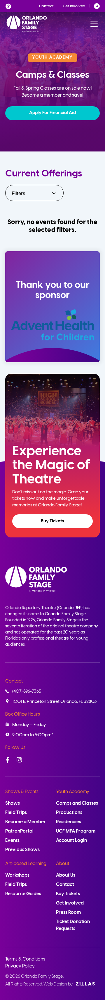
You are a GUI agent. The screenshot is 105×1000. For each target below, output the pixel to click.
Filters (18, 193)
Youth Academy (72, 791)
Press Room (68, 912)
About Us (65, 875)
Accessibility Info (9, 6)
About (62, 863)
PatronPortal (19, 831)
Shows (12, 803)
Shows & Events (21, 791)
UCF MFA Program (75, 831)
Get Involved (74, 6)
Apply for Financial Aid (52, 113)
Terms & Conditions (25, 959)
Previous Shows (22, 849)
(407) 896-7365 (26, 691)
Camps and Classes (77, 803)
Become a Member (25, 822)
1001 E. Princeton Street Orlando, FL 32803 (54, 701)
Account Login (71, 840)
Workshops (17, 875)
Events (12, 840)
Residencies (68, 822)
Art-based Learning (25, 863)
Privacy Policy (20, 966)
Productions (69, 812)
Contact (46, 6)
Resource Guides (23, 893)
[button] (52, 113)
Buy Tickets (52, 521)
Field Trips (16, 812)
